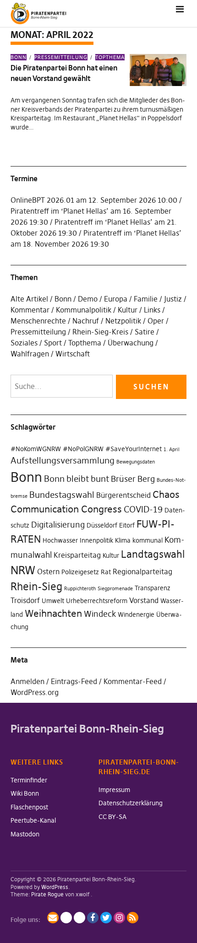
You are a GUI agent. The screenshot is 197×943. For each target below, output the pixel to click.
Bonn (19, 57)
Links (152, 309)
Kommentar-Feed (133, 681)
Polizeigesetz (80, 572)
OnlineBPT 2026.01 (42, 200)
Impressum (114, 790)
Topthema (110, 57)
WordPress (54, 887)
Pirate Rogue (47, 894)
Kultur (127, 309)
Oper (156, 320)
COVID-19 (143, 509)
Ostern (48, 571)
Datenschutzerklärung (130, 803)
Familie (146, 298)
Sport (53, 342)
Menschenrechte (38, 320)
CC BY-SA (112, 817)
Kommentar (30, 309)
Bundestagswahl (61, 494)
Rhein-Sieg (36, 586)
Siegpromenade (115, 589)
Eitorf (127, 525)
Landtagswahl (153, 554)
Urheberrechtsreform (96, 601)
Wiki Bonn (25, 793)
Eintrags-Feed (74, 681)
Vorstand (144, 600)
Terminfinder (29, 780)
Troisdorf (25, 600)
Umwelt (53, 601)
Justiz (173, 298)
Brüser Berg (133, 479)
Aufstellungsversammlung (63, 460)
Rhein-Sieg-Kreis (100, 331)
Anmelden (27, 681)
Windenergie (136, 614)
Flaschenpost (29, 807)
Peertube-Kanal (33, 820)
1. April (172, 450)
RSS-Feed (132, 917)
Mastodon (25, 834)
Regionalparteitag (142, 571)
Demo (88, 298)
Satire (144, 331)
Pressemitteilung (61, 57)
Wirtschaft (72, 353)
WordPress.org (35, 692)
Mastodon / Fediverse (66, 917)
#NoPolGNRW (83, 449)
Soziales (24, 342)
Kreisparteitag (77, 555)
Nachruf (85, 320)
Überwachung (130, 342)
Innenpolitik (96, 540)
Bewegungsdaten (135, 462)
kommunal (147, 540)
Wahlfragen (30, 353)
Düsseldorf (102, 525)
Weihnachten (53, 613)
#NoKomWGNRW (36, 449)
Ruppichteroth (80, 589)
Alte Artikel (29, 298)
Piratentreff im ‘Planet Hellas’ (60, 211)
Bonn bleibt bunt (76, 478)
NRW (23, 570)
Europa (115, 298)
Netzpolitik (123, 320)
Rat (106, 572)
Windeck (100, 614)
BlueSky (79, 917)
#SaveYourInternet (133, 449)
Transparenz (152, 588)
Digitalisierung (58, 525)
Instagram (119, 917)
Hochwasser (60, 540)
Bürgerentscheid (123, 495)
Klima (123, 540)
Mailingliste (53, 917)
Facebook (92, 917)
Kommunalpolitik (83, 309)
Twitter (106, 917)
